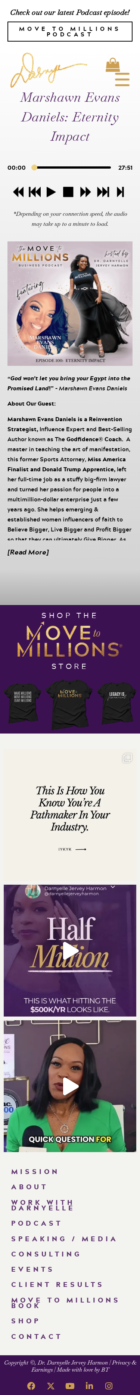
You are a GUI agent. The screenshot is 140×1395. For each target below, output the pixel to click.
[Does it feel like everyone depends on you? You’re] (70, 1086)
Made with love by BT (83, 1369)
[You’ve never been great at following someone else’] (70, 815)
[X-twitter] (51, 1386)
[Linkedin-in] (89, 1386)
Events (33, 1269)
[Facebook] (31, 1386)
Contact (37, 1336)
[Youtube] (70, 1386)
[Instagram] (109, 1386)
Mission (35, 1171)
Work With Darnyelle (43, 1205)
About (29, 1186)
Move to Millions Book (66, 1302)
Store (70, 666)
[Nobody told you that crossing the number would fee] (70, 951)
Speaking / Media (64, 1238)
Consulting (46, 1253)
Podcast (37, 1223)
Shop (26, 1320)
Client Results (58, 1284)
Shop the (70, 615)
